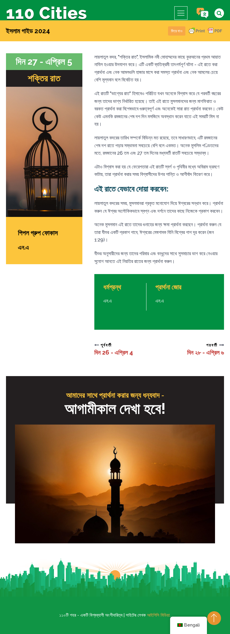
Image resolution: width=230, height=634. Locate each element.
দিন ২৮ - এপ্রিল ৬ (205, 352)
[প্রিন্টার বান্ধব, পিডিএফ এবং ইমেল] (205, 34)
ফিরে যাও (176, 31)
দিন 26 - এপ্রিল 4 (113, 352)
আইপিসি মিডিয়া (158, 615)
